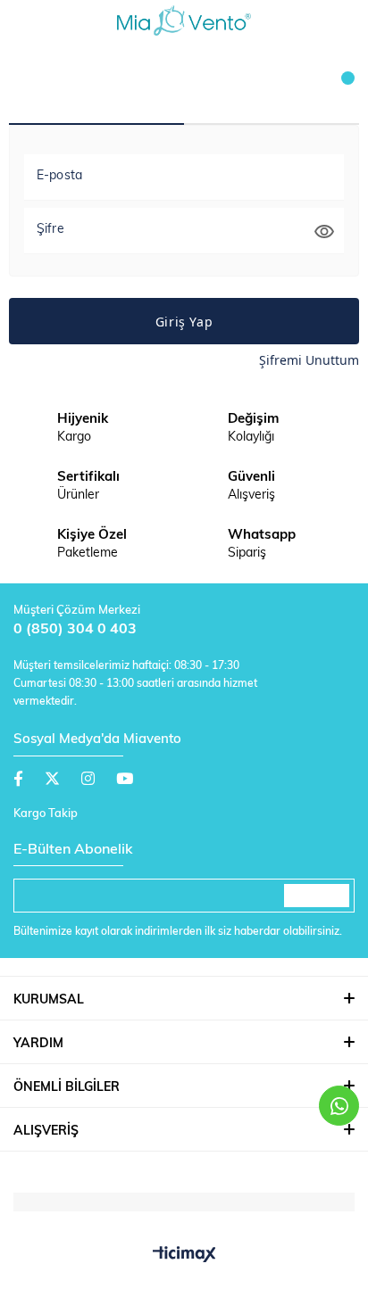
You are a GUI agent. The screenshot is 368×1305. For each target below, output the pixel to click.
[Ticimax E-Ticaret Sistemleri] (184, 1256)
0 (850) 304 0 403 (75, 630)
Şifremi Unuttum (309, 359)
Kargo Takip (45, 814)
